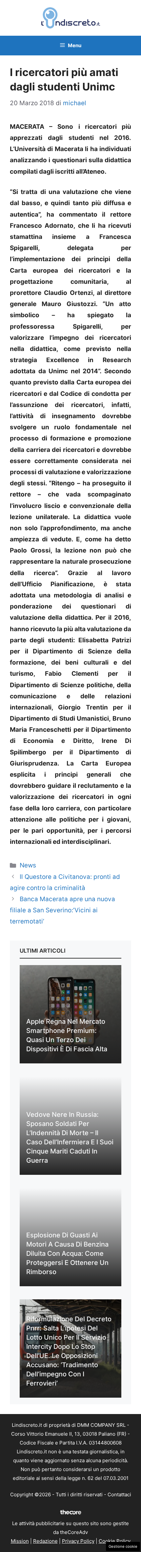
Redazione (45, 1541)
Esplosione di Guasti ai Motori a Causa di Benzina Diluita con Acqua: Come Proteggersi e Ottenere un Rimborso (67, 1253)
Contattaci (119, 1494)
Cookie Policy (115, 1541)
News (28, 865)
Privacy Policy (78, 1541)
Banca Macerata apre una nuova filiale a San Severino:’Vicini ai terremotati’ (62, 910)
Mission (20, 1541)
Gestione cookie (123, 1546)
